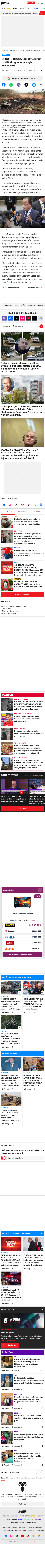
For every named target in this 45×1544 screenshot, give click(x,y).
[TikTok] (34, 318)
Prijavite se (11, 1345)
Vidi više (22, 1504)
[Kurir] (4, 3)
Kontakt (14, 1527)
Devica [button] (27, 1478)
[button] (41, 70)
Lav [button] (22, 1478)
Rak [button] (18, 1478)
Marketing (6, 1527)
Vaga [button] (33, 1478)
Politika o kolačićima (35, 1527)
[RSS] (35, 504)
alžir (23, 305)
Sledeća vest (33, 288)
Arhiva (4, 1530)
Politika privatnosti (14, 1530)
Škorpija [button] (39, 1478)
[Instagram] (22, 318)
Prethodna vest (12, 288)
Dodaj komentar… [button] (15, 1158)
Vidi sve (22, 808)
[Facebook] (10, 318)
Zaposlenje (40, 1530)
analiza (31, 305)
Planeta (12, 51)
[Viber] (4, 318)
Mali (16, 305)
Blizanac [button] (13, 1478)
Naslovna (5, 51)
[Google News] (40, 318)
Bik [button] (7, 1478)
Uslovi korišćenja (28, 1530)
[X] (16, 318)
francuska (7, 305)
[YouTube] (28, 318)
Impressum (22, 1527)
